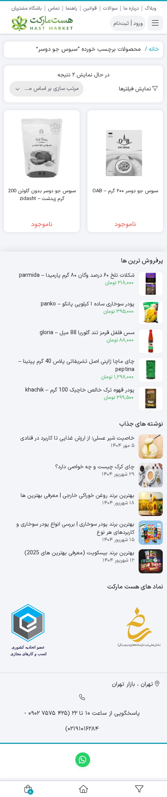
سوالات (110, 8)
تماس (53, 8)
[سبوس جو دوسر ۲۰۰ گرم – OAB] (125, 148)
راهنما (71, 8)
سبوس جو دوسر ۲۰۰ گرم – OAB (125, 191)
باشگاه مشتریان (26, 8)
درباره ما (131, 8)
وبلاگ (150, 8)
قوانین (90, 8)
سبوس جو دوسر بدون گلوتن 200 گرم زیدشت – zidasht (42, 195)
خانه (154, 49)
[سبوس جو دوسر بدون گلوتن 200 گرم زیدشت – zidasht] (42, 148)
